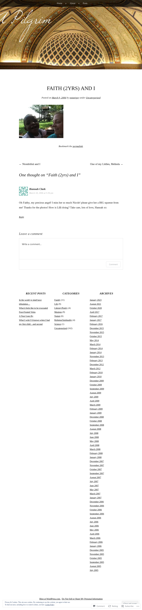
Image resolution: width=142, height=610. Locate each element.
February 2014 (96, 348)
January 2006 (96, 546)
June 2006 (94, 526)
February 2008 (96, 453)
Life (56, 304)
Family (57, 300)
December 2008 (97, 417)
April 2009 (94, 401)
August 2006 (95, 518)
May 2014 (94, 340)
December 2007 (97, 461)
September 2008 (97, 425)
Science (57, 324)
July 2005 (94, 570)
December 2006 (97, 502)
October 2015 (96, 336)
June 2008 (94, 437)
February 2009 (96, 409)
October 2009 (96, 385)
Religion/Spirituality (63, 320)
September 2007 (97, 473)
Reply (21, 217)
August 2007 (95, 477)
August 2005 (95, 566)
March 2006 (95, 538)
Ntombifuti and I (29, 164)
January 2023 (96, 300)
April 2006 (94, 534)
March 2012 (95, 368)
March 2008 (95, 449)
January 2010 (96, 376)
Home (59, 3)
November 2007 (97, 465)
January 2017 (96, 320)
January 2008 (96, 457)
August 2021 (95, 304)
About (72, 3)
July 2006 (94, 522)
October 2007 (96, 469)
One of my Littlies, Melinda (106, 164)
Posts (85, 3)
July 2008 (94, 433)
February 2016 (96, 324)
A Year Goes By (26, 316)
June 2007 (94, 485)
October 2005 (96, 558)
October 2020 (96, 308)
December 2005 (97, 550)
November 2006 (97, 506)
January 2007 (96, 498)
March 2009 (95, 405)
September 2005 (97, 562)
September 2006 (97, 514)
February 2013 (96, 360)
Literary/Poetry (61, 308)
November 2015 (97, 332)
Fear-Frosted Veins (27, 312)
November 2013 (97, 356)
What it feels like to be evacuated (33, 308)
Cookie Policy (49, 605)
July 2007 (94, 481)
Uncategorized (93, 97)
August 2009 (95, 393)
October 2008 (96, 421)
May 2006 (94, 530)
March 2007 (95, 493)
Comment (113, 264)
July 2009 (94, 397)
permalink (78, 146)
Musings (58, 312)
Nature (57, 316)
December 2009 (97, 381)
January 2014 (96, 352)
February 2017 (96, 316)
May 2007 (94, 489)
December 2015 (97, 328)
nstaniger (74, 97)
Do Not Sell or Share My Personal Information (82, 599)
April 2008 (94, 445)
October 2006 (96, 510)
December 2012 (97, 364)
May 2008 (94, 441)
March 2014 (95, 344)
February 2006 (96, 542)
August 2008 (95, 429)
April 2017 (94, 312)
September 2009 (97, 389)
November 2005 (97, 554)
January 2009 (96, 413)
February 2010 (96, 372)
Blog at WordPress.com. (50, 599)
